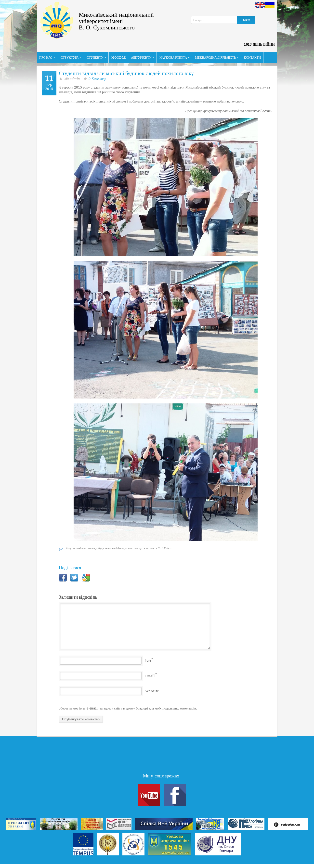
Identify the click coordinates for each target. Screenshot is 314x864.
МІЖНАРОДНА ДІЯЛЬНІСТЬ (216, 57)
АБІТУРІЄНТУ (142, 57)
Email (150, 676)
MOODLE (118, 57)
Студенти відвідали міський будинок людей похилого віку (126, 73)
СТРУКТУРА (71, 57)
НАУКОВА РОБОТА (174, 57)
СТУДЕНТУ (96, 57)
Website (152, 691)
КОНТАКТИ (252, 57)
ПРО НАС (47, 57)
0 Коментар (97, 79)
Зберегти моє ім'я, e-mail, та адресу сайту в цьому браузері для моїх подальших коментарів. (128, 708)
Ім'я (148, 661)
